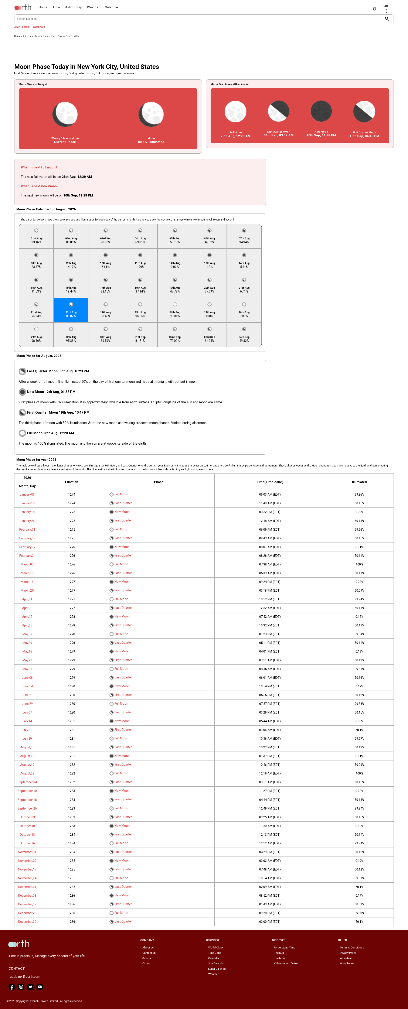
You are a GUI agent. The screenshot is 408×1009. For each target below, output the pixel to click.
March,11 (27, 573)
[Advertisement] (204, 49)
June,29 (27, 704)
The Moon (280, 958)
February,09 (27, 538)
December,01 (27, 887)
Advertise (346, 958)
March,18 (27, 582)
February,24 (27, 556)
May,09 (27, 643)
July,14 (27, 721)
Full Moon (121, 494)
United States (57, 36)
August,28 (27, 773)
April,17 (27, 617)
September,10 (27, 791)
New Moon (122, 512)
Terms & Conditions (352, 947)
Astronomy (73, 7)
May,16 (27, 651)
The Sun (279, 952)
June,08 (27, 678)
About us (148, 947)
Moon (38, 36)
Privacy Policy (348, 952)
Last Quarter (123, 503)
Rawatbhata (38, 26)
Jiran (17, 26)
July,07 (27, 712)
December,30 (27, 922)
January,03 (27, 494)
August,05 (27, 747)
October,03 (27, 817)
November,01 (27, 852)
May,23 (27, 660)
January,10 (27, 503)
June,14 (27, 686)
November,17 (27, 869)
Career (146, 963)
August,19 (27, 765)
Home (42, 7)
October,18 (27, 835)
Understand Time (284, 947)
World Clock (215, 947)
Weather (93, 7)
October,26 (27, 843)
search (387, 18)
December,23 (27, 913)
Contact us (149, 952)
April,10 (27, 608)
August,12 (27, 756)
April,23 (27, 625)
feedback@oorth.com (24, 977)
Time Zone (214, 952)
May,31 (27, 669)
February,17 (27, 547)
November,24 (27, 878)
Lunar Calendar (217, 968)
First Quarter (123, 520)
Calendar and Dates (286, 963)
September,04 (27, 782)
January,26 (27, 521)
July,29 (27, 738)
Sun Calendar (216, 963)
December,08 (27, 895)
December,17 (27, 904)
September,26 (27, 808)
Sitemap (147, 958)
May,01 (27, 634)
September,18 (27, 800)
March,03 (27, 564)
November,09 (27, 861)
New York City (72, 36)
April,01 (27, 599)
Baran (25, 26)
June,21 (27, 695)
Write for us (347, 963)
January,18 (27, 512)
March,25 (27, 590)
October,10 (27, 826)
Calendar (111, 7)
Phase (46, 36)
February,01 (27, 529)
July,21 (27, 730)
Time (56, 7)
